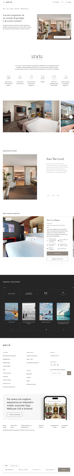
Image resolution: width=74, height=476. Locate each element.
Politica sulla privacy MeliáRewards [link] (26, 426)
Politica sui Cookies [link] (41, 426)
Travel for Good (7, 380)
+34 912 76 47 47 (54, 355)
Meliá (4, 8)
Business (29, 370)
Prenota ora (57, 253)
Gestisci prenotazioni (32, 355)
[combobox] (62, 2)
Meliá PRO (29, 374)
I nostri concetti (7, 373)
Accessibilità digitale (64, 426)
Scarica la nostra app (14, 414)
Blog (4, 369)
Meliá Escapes (6, 362)
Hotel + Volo (30, 359)
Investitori (5, 376)
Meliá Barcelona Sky (24, 8)
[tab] (6, 465)
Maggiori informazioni (57, 259)
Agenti (28, 381)
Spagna (11, 8)
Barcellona (17, 8)
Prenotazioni (30, 352)
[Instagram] (54, 365)
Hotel (8, 8)
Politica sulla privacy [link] (13, 426)
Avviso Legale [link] (4, 426)
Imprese (29, 377)
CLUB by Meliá (6, 366)
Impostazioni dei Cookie (55, 426)
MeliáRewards (6, 359)
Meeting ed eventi (31, 384)
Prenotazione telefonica (33, 362)
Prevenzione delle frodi (9, 387)
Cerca (64, 469)
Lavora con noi (6, 383)
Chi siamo (5, 352)
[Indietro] (48, 195)
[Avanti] (58, 195)
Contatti (52, 352)
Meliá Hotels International (9, 355)
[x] (58, 365)
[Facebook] (51, 365)
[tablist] (37, 465)
